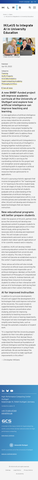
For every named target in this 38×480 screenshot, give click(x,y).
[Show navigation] (34, 7)
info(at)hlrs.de (6, 414)
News (10, 14)
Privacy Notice (28, 470)
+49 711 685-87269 (9, 411)
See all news (8, 88)
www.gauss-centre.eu (7, 435)
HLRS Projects (7, 76)
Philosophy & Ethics (9, 84)
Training (5, 74)
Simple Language (24, 2)
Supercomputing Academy (12, 81)
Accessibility (20, 474)
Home (5, 14)
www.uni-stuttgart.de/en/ (9, 454)
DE (35, 2)
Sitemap (7, 470)
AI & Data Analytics (9, 79)
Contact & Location (7, 406)
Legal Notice (17, 470)
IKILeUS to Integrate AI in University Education (20, 16)
